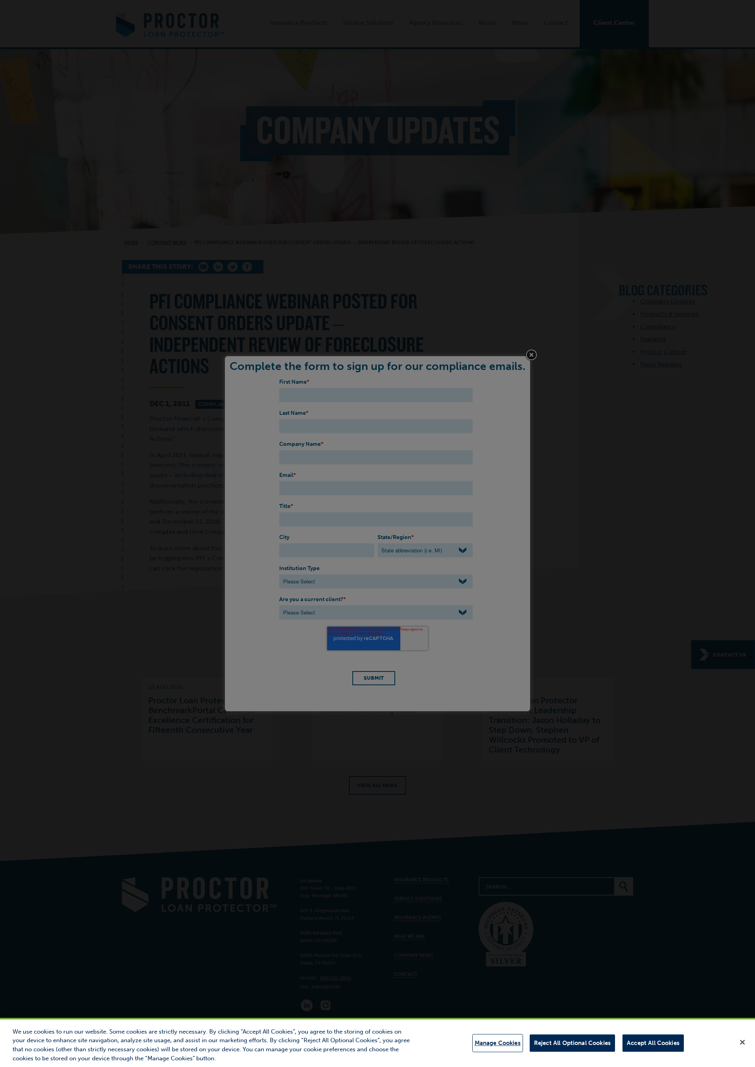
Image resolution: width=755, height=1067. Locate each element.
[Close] (742, 1042)
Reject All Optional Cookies (572, 1043)
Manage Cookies (498, 1043)
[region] (377, 1042)
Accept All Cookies (653, 1043)
